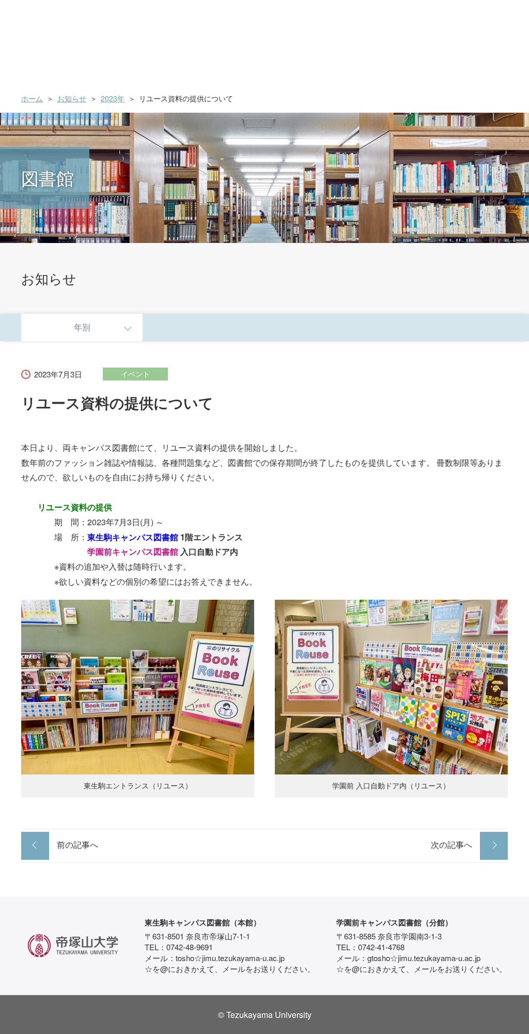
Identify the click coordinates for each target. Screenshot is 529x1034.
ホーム (32, 98)
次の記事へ (451, 844)
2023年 (113, 98)
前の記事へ (77, 844)
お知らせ (71, 98)
